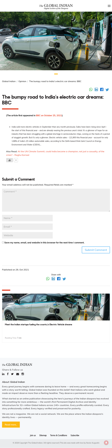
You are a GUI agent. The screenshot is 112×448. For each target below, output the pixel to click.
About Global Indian (13, 381)
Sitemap (43, 435)
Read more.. (11, 424)
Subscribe (75, 435)
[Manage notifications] (106, 442)
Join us (33, 435)
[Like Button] (9, 160)
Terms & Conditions (58, 435)
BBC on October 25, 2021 (49, 115)
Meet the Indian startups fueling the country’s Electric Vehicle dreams (38, 325)
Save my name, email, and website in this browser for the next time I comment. (44, 242)
